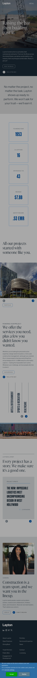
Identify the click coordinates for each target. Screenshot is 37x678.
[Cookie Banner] (18, 670)
